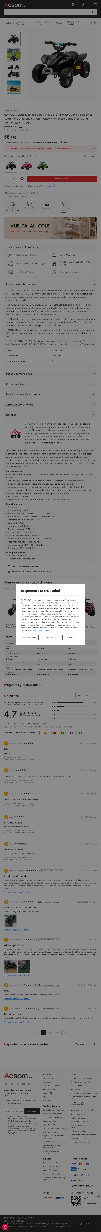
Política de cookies (41, 630)
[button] (5, 1227)
